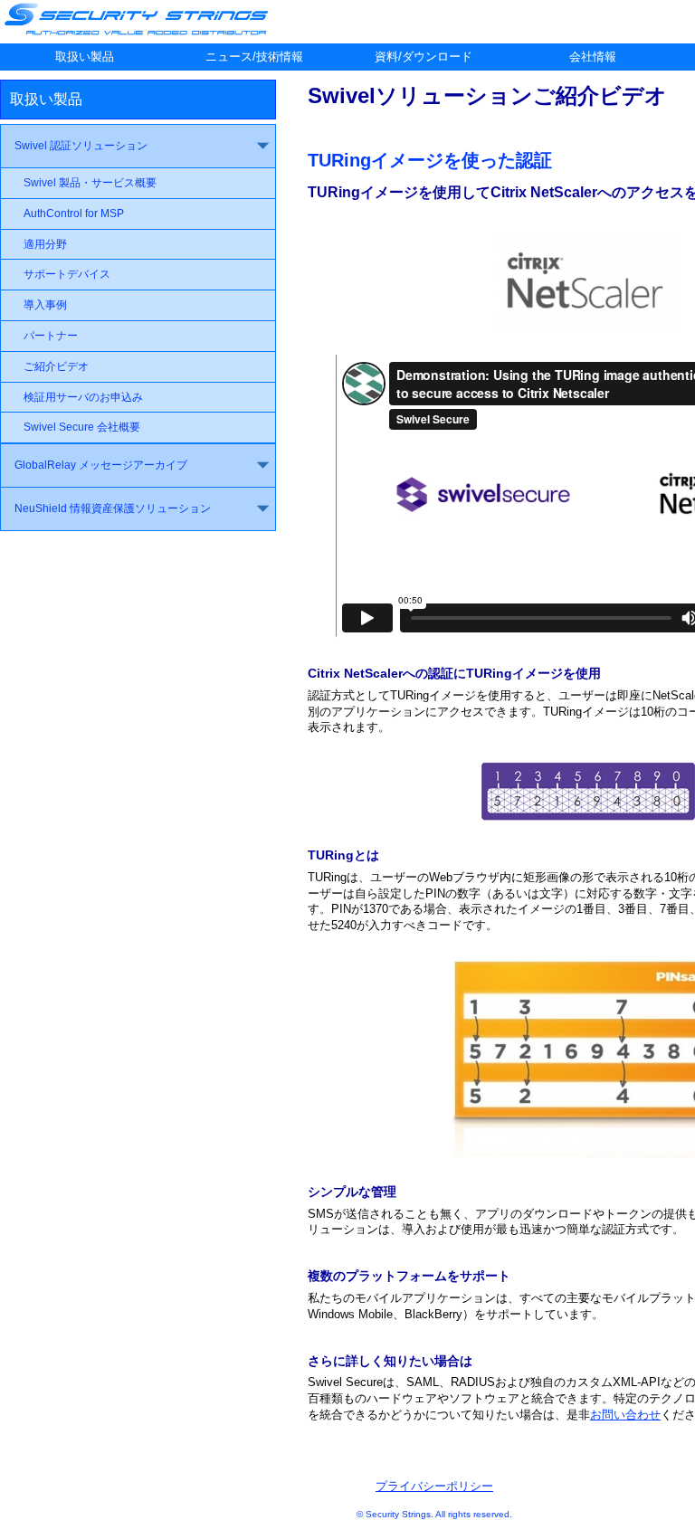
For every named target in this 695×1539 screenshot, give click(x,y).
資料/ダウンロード (423, 56)
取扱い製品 (84, 56)
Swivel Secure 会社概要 (82, 427)
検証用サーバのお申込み (83, 397)
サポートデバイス (67, 274)
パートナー (51, 335)
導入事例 (45, 305)
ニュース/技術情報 (254, 56)
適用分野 (45, 244)
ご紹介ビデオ (56, 366)
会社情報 (592, 56)
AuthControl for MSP (74, 213)
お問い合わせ (625, 1414)
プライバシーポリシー (434, 1486)
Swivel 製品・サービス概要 (90, 182)
